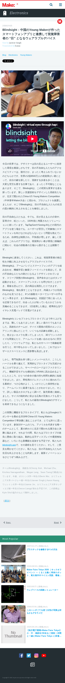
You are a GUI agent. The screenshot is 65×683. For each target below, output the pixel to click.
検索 (50, 4)
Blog (4, 55)
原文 (7, 500)
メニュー (60, 4)
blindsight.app (9, 445)
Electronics (13, 55)
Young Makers (26, 55)
